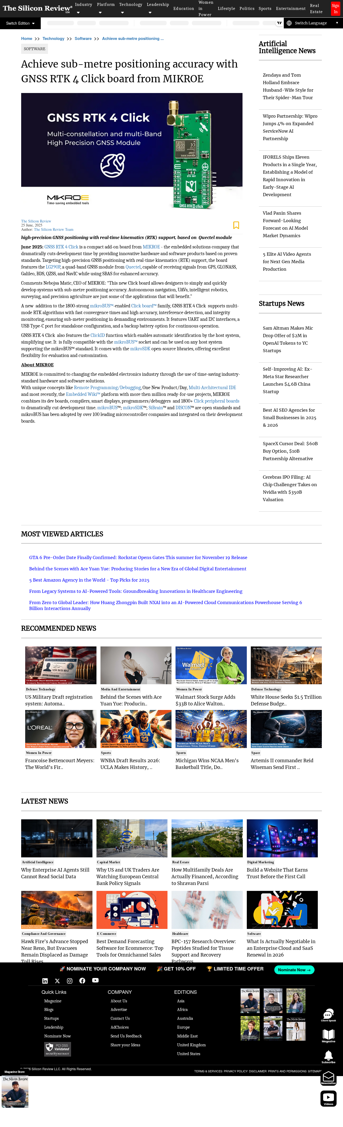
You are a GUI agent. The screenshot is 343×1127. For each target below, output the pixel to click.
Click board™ (143, 306)
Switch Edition (18, 23)
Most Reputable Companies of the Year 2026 (273, 1028)
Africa (182, 1009)
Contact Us (120, 1018)
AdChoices (120, 1027)
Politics (247, 8)
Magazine (52, 1001)
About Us (119, 1001)
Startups (51, 1018)
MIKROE (151, 247)
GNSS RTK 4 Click (61, 247)
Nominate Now (57, 1036)
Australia (185, 1018)
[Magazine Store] (15, 1092)
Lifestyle (226, 8)
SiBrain (156, 408)
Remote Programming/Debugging (107, 387)
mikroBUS (107, 408)
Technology (131, 4)
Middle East (187, 1036)
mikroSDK (140, 349)
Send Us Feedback (126, 1036)
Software (83, 38)
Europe (183, 1027)
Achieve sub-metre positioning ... (133, 38)
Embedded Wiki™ (83, 394)
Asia (181, 1001)
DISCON (183, 408)
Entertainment (291, 8)
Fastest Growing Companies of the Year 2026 (295, 1000)
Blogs (48, 1009)
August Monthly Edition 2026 (250, 999)
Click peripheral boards (216, 401)
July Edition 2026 (250, 1024)
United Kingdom (191, 1045)
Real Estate (316, 8)
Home (26, 38)
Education (183, 8)
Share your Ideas (125, 1045)
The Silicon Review (36, 221)
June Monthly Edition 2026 (296, 1026)
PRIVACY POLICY (236, 1071)
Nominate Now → (277, 970)
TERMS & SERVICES (208, 1071)
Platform (106, 4)
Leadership (158, 4)
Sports (265, 8)
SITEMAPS (315, 1071)
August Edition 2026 (273, 996)
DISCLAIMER (258, 1071)
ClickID (98, 335)
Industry (84, 4)
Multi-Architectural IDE (212, 387)
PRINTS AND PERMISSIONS (287, 1071)
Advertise (119, 1009)
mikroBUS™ (101, 306)
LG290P (53, 267)
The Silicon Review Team (53, 229)
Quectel (133, 267)
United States (188, 1053)
